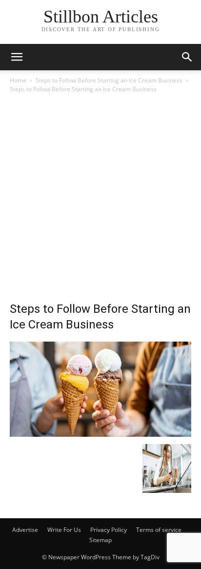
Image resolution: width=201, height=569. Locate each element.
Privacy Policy (108, 530)
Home (18, 80)
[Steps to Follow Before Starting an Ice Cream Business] (100, 434)
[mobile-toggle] (16, 57)
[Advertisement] (100, 200)
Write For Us (64, 530)
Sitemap (100, 540)
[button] (187, 57)
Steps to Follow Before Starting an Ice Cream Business (109, 80)
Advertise (25, 530)
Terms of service (158, 530)
